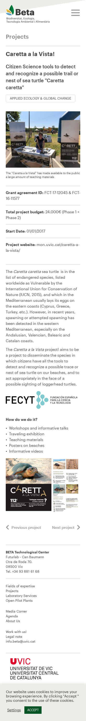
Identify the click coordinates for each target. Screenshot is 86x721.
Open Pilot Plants (19, 600)
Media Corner (16, 611)
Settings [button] (14, 710)
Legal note (14, 636)
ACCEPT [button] (33, 710)
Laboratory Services (21, 596)
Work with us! (16, 632)
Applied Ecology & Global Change (40, 98)
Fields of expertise (20, 586)
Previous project (26, 527)
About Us (13, 621)
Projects (12, 591)
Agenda (12, 616)
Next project (63, 527)
